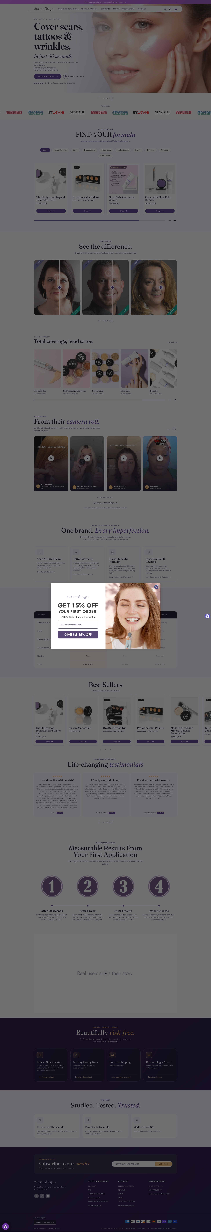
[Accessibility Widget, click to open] (207, 616)
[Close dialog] (156, 587)
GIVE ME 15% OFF (78, 634)
